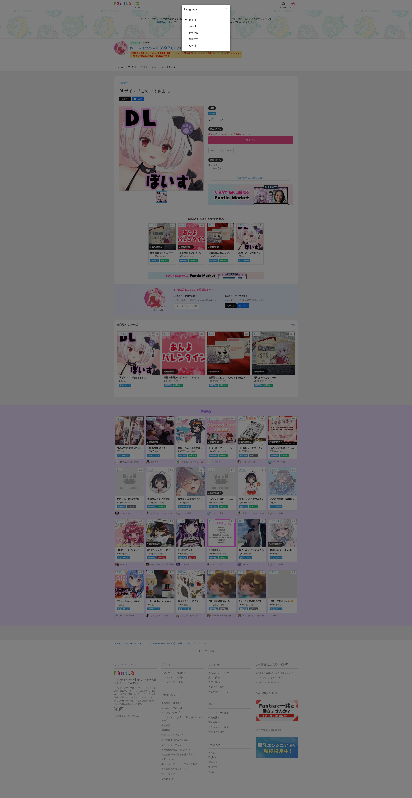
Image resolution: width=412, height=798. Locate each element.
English (193, 26)
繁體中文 (193, 39)
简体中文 (193, 32)
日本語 (192, 19)
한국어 (192, 45)
